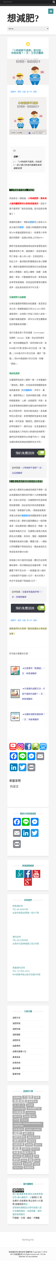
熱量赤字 (17, 1156)
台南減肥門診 (34, 1108)
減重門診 (26, 1149)
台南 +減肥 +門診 (18, 1105)
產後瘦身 (16, 1057)
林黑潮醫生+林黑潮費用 (33, 1129)
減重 (16, 1148)
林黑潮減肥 (24, 1120)
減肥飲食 (16, 1040)
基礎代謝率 (17, 1116)
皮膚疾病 (16, 1063)
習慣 (36, 1156)
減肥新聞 (16, 1023)
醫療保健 (16, 1074)
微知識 (26, 1116)
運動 (31, 1160)
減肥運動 (16, 1034)
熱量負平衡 (28, 1152)
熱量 (16, 1152)
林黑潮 (15, 1120)
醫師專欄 (16, 1068)
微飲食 (33, 1116)
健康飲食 (32, 1101)
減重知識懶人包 (19, 1051)
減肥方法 (19, 1140)
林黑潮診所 (18, 1129)
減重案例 (16, 1046)
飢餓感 (37, 1160)
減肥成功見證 (33, 1137)
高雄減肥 (36, 1164)
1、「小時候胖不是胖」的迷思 (27, 161)
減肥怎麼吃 (19, 1137)
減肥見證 (31, 1141)
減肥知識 (16, 1029)
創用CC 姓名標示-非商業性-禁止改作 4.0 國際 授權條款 (28, 1200)
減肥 (17, 1133)
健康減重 (19, 1101)
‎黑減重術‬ (17, 1097)
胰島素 (23, 1160)
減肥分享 (16, 1018)
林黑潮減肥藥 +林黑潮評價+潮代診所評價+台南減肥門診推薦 (27, 1125)
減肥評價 (18, 1144)
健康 (37, 1097)
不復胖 (28, 1097)
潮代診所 (35, 1149)
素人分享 (28, 1156)
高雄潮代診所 (17, 1168)
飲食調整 (27, 1164)
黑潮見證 (28, 1167)
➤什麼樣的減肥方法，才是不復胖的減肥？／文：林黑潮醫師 (33, 694)
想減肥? (23, 18)
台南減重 (18, 1112)
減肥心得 (28, 1133)
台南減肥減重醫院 (19, 1109)
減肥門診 (38, 1145)
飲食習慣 (17, 1164)
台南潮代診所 (30, 1112)
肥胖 (16, 1159)
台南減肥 (30, 1105)
